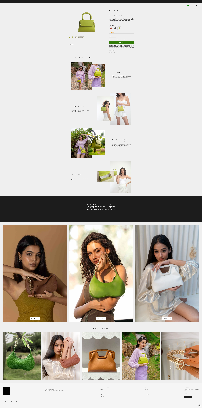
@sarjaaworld (101, 329)
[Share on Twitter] (114, 52)
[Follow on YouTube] (16, 401)
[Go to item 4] (79, 37)
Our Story (146, 389)
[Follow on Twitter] (5, 401)
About (12, 5)
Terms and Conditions (104, 391)
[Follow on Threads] (11, 401)
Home (4, 5)
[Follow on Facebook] (3, 401)
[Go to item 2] (72, 37)
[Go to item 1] (69, 37)
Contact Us (102, 389)
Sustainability (19, 5)
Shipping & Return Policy (104, 392)
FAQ (145, 392)
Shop (8, 5)
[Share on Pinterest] (115, 52)
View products (34, 318)
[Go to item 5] (82, 37)
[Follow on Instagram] (8, 401)
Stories (26, 5)
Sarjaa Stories (147, 394)
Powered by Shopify (195, 404)
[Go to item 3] (76, 37)
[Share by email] (117, 52)
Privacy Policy (102, 396)
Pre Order (121, 42)
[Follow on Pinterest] (14, 401)
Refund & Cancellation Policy (105, 394)
